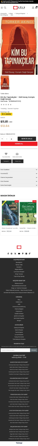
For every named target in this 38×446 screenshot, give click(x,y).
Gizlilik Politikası (19, 313)
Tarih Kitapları (19, 332)
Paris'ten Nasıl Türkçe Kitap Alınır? (19, 399)
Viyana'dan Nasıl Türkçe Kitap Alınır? (19, 415)
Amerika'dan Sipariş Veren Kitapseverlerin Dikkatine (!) (19, 292)
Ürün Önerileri (5, 181)
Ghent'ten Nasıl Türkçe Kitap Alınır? (19, 436)
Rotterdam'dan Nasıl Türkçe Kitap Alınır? (19, 385)
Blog (19, 299)
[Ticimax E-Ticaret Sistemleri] (19, 443)
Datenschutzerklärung (19, 306)
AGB (19, 304)
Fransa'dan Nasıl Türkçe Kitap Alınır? (19, 397)
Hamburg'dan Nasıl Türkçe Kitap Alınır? (19, 371)
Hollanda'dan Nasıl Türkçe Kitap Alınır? (19, 381)
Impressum (19, 311)
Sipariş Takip (19, 264)
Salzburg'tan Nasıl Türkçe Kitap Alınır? (19, 418)
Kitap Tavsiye (19, 274)
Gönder (33, 350)
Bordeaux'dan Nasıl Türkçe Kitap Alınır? (19, 401)
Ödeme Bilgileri (19, 309)
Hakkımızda (19, 302)
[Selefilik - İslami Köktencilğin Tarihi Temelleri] (23, 213)
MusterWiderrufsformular (19, 285)
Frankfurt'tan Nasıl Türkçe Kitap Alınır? (19, 374)
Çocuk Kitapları (19, 334)
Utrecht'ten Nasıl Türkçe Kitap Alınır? (19, 388)
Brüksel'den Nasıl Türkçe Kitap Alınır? (19, 431)
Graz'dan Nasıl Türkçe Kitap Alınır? (19, 422)
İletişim (19, 320)
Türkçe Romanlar (19, 337)
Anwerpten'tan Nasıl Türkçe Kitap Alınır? (19, 438)
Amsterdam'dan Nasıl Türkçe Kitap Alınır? (19, 383)
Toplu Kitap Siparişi (19, 276)
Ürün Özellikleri (5, 169)
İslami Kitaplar (19, 330)
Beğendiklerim (19, 269)
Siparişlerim (19, 262)
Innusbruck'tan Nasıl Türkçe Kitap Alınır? (19, 420)
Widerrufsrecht (19, 283)
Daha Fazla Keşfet (6, 185)
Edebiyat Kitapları (19, 327)
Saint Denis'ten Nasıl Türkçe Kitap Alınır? (19, 406)
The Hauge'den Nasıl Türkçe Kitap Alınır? (19, 390)
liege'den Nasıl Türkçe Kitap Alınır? (19, 434)
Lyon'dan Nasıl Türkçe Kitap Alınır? (19, 404)
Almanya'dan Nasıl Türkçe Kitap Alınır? (19, 365)
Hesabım (19, 267)
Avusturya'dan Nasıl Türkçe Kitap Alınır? (19, 413)
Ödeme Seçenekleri (7, 177)
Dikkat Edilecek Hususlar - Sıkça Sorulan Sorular (19, 290)
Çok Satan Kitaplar (19, 271)
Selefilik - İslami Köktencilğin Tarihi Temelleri (23, 228)
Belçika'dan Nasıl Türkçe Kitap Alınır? (19, 429)
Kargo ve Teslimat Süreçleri (19, 288)
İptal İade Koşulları (19, 318)
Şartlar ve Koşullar (19, 316)
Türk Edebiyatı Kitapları (19, 339)
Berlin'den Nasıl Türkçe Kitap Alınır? (19, 367)
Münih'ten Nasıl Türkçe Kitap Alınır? (19, 369)
